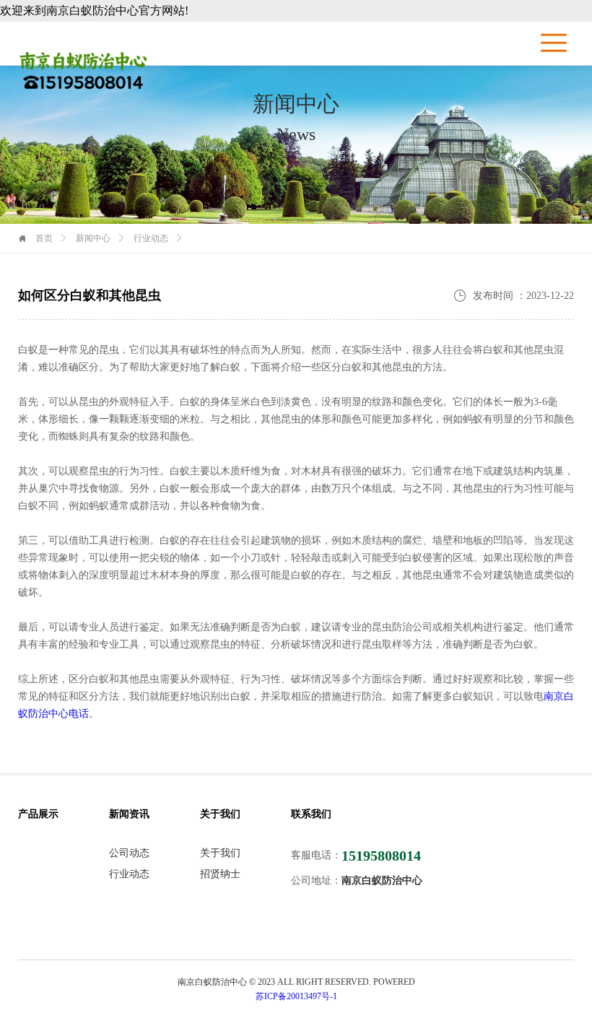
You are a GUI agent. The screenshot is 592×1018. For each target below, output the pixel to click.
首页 (44, 238)
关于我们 (220, 853)
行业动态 (151, 238)
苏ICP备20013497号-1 (296, 996)
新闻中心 (93, 238)
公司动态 (129, 853)
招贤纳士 (220, 874)
